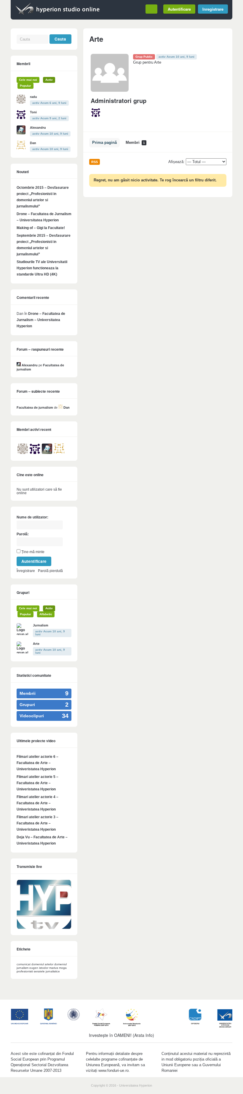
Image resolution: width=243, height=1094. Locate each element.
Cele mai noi (28, 79)
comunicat (24, 964)
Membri (135, 143)
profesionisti (25, 971)
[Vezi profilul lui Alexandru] (19, 365)
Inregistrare (212, 9)
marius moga (58, 967)
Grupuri (23, 592)
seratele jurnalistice (47, 971)
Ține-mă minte (32, 552)
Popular (25, 85)
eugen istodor (38, 967)
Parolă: (23, 534)
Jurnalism (40, 625)
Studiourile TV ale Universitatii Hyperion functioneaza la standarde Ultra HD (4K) (42, 268)
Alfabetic (45, 614)
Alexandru (38, 127)
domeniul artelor (42, 964)
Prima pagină (104, 143)
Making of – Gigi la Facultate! (41, 228)
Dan (33, 143)
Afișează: (176, 162)
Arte (36, 643)
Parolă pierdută (50, 571)
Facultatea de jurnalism (35, 407)
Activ (49, 79)
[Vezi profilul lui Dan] (60, 407)
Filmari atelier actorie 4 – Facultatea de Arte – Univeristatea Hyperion (37, 803)
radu (33, 97)
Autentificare (179, 9)
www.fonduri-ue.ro (113, 1071)
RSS (94, 162)
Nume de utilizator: (32, 517)
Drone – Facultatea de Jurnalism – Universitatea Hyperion (41, 320)
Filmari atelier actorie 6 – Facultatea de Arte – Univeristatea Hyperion (37, 763)
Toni (33, 112)
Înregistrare (26, 571)
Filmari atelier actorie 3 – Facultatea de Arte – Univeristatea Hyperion (37, 823)
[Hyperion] (57, 14)
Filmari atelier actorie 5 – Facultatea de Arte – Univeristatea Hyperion (37, 783)
